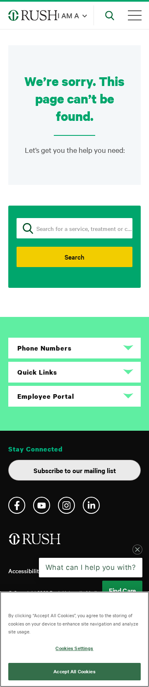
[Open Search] (110, 15)
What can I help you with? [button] (91, 567)
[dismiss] (137, 550)
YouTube (41, 505)
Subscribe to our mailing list (75, 470)
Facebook (16, 505)
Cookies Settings (74, 648)
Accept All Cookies (74, 671)
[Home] (35, 542)
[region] (74, 639)
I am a (68, 15)
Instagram (66, 505)
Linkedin (91, 505)
